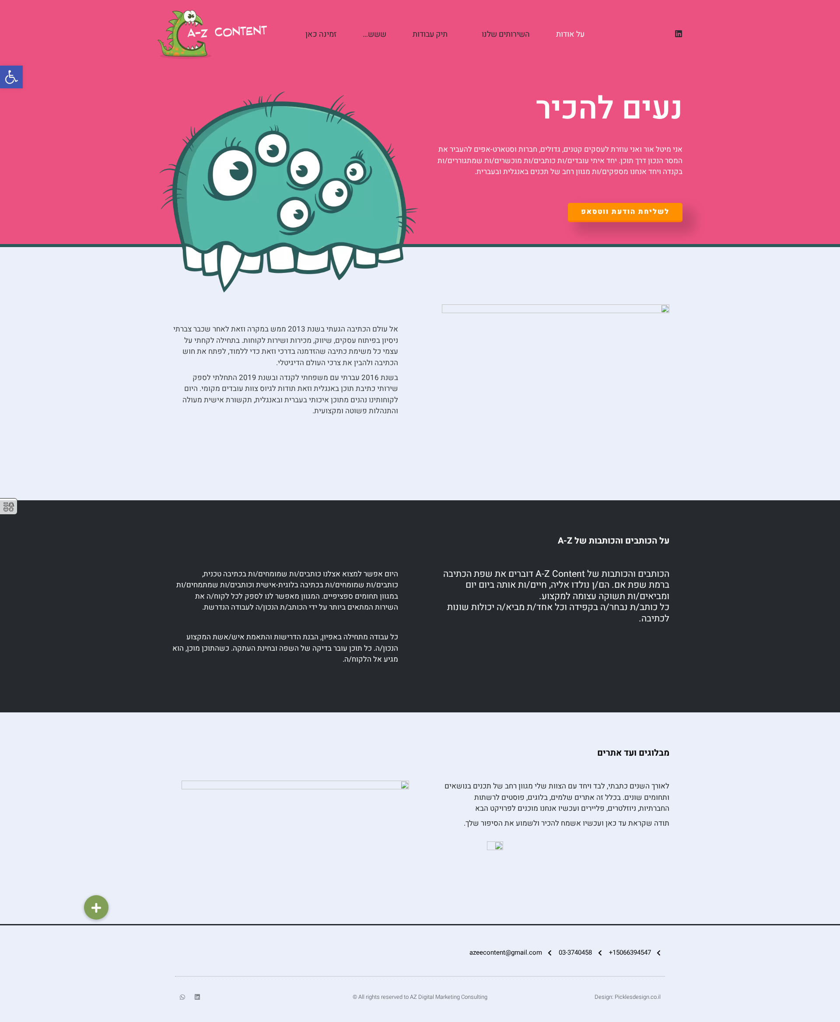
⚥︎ (8, 507)
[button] (96, 907)
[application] (478, 34)
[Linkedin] (678, 34)
